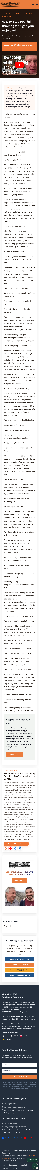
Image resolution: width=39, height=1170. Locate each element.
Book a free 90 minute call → (16, 844)
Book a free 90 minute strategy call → (19, 46)
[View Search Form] (33, 4)
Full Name (5, 1065)
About (5, 1165)
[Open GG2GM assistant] (35, 1166)
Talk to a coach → (15, 754)
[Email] (6, 848)
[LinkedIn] (20, 848)
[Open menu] (37, 4)
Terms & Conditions (10, 1168)
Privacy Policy (23, 1165)
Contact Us (13, 1165)
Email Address (7, 1070)
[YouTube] (10, 848)
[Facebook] (15, 848)
